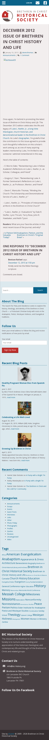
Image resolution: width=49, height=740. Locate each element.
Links (9, 517)
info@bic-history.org (16, 666)
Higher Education (27, 586)
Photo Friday (12, 523)
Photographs (12, 526)
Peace (38, 604)
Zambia (5, 622)
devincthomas (27, 52)
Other (9, 520)
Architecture (8, 563)
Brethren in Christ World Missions (36, 575)
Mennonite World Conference (29, 590)
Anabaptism (11, 559)
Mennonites (14, 590)
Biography (32, 563)
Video (9, 539)
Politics (14, 607)
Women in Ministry (38, 619)
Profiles (10, 528)
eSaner (11, 733)
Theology (14, 615)
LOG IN (29, 3)
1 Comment (24, 55)
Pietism (6, 607)
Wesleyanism (16, 619)
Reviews (10, 534)
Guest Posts (12, 512)
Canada (5, 578)
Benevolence (21, 563)
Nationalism (20, 600)
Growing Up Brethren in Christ (16, 448)
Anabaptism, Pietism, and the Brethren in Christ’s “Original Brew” (30, 235)
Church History (18, 578)
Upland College (26, 615)
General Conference (11, 586)
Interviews (11, 515)
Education (34, 578)
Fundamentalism (36, 582)
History (40, 585)
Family (28, 582)
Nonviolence (24, 604)
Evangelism (20, 581)
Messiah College (14, 594)
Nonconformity (33, 599)
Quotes (10, 531)
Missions (8, 599)
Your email (6, 339)
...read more (10, 397)
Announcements (9, 55)
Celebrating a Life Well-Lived (16, 417)
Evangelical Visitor (8, 582)
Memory (6, 590)
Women (25, 618)
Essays (9, 506)
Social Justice (33, 611)
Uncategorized (12, 537)
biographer (24, 138)
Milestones (33, 594)
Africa (4, 555)
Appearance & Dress (32, 559)
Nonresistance (11, 604)
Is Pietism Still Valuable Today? (10, 235)
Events (9, 509)
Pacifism (31, 604)
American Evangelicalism (23, 554)
